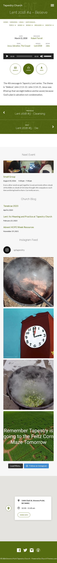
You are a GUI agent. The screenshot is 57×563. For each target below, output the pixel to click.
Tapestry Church (12, 5)
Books (28, 25)
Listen (28, 70)
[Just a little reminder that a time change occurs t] (28, 333)
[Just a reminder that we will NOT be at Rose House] (28, 436)
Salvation (16, 46)
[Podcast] (38, 550)
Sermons (13, 22)
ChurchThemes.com (49, 559)
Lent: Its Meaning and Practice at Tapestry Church (27, 216)
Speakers (38, 25)
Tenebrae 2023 (10, 206)
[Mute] (41, 56)
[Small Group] (28, 171)
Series (20, 25)
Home (5, 22)
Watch (15, 70)
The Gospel (25, 46)
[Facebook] (19, 550)
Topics (11, 25)
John (48, 46)
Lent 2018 (38, 46)
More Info (24, 515)
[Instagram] (32, 550)
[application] (28, 56)
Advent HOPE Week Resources (18, 227)
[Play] (7, 56)
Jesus (21, 22)
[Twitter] (25, 550)
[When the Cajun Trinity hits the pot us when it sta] (28, 385)
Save (41, 70)
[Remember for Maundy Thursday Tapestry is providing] (28, 282)
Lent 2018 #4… (31, 22)
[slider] (48, 56)
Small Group (9, 176)
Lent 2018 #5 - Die (27, 128)
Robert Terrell (36, 38)
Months (48, 25)
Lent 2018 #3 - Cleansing (30, 113)
